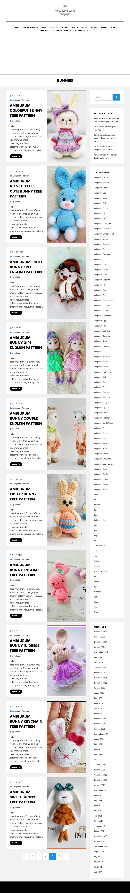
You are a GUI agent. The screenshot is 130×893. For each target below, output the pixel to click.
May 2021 (97, 811)
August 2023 (99, 693)
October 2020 (99, 841)
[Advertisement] (65, 51)
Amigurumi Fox (100, 290)
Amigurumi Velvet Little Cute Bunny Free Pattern (26, 189)
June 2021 (98, 806)
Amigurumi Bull (100, 203)
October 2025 (99, 637)
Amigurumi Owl (100, 377)
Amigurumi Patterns (34, 27)
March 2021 (98, 821)
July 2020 (98, 857)
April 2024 (98, 657)
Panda (96, 581)
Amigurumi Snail (100, 449)
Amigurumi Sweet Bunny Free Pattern (22, 797)
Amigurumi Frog (100, 295)
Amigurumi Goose (101, 310)
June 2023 (98, 703)
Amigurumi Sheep (101, 433)
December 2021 (100, 775)
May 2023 (98, 708)
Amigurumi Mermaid (102, 357)
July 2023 (98, 698)
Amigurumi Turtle (101, 474)
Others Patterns (62, 30)
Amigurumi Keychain (102, 336)
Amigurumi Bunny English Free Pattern (24, 569)
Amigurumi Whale (101, 484)
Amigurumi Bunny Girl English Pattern (26, 342)
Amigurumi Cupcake (102, 244)
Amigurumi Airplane (101, 177)
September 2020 (101, 847)
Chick (96, 515)
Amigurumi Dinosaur (102, 254)
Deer (95, 530)
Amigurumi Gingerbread (103, 300)
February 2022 (100, 765)
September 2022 (101, 734)
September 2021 (101, 790)
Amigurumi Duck (100, 275)
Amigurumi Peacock (102, 397)
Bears (65, 27)
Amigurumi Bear (100, 188)
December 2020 (100, 836)
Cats (75, 27)
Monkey (97, 566)
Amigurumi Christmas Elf (104, 234)
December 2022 (100, 719)
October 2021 (99, 785)
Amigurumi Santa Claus (103, 423)
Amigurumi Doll (100, 265)
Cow (95, 525)
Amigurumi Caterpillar (102, 224)
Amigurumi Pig (99, 408)
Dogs (84, 27)
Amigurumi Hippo (100, 321)
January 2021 (99, 831)
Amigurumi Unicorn (101, 479)
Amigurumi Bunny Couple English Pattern (26, 418)
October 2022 (99, 729)
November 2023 (100, 683)
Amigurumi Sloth (100, 443)
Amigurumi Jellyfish (102, 331)
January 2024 (99, 673)
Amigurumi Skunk (101, 438)
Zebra (96, 612)
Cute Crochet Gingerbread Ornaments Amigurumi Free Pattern (105, 138)
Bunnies (54, 27)
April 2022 (98, 754)
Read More (16, 156)
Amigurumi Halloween (102, 316)
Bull (95, 500)
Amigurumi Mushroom (102, 372)
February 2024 (100, 668)
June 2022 (98, 749)
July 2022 (98, 744)
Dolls (94, 27)
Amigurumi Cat (100, 218)
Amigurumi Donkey (101, 270)
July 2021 (98, 800)
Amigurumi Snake (101, 454)
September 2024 (101, 652)
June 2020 (98, 862)
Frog (95, 556)
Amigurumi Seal (100, 428)
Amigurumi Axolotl (101, 183)
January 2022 (99, 770)
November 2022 (100, 724)
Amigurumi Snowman (102, 459)
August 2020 (99, 852)
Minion (96, 561)
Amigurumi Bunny (101, 208)
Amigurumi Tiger (100, 469)
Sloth (96, 597)
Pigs (113, 27)
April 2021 (98, 816)
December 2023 (100, 678)
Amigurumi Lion (100, 351)
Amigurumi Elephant (102, 280)
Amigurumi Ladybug (102, 346)
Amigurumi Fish (100, 285)
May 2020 (98, 867)
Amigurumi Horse (101, 326)
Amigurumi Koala (100, 341)
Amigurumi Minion (101, 362)
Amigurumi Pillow (101, 413)
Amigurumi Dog (100, 259)
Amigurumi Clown (101, 239)
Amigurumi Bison (100, 198)
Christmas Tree (100, 520)
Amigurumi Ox (99, 382)
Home (17, 27)
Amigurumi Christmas (102, 229)
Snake (96, 602)
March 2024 (98, 662)
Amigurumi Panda (101, 387)
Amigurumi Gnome (101, 305)
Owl (95, 576)
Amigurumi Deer (100, 249)
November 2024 (100, 642)
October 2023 (99, 688)
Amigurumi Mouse (101, 367)
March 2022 (98, 760)
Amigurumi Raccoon (102, 418)
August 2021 (99, 795)
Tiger (96, 607)
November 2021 (100, 780)
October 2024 (99, 647)
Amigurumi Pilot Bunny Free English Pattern (26, 267)
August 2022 (99, 739)
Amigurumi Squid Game (103, 464)
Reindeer (44, 30)
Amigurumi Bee (100, 193)
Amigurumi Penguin (101, 403)
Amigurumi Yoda (100, 489)
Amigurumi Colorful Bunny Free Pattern (26, 110)
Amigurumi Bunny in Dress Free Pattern (24, 645)
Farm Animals (82, 30)
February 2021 (99, 826)
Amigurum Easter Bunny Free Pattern (23, 494)
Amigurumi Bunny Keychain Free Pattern (26, 721)
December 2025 (100, 632)
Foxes (104, 27)
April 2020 (98, 872)
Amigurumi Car (100, 213)
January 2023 (99, 714)
